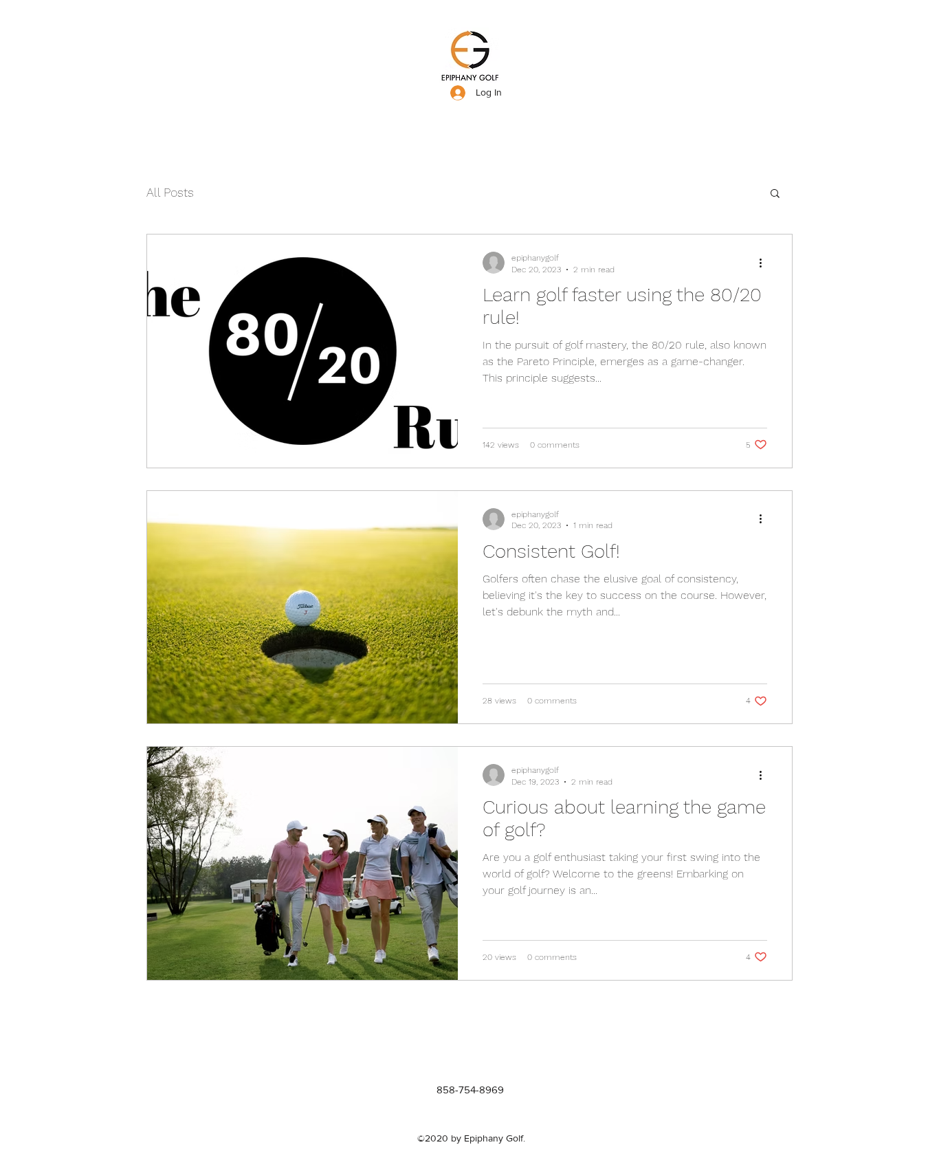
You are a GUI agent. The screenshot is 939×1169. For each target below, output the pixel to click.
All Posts (170, 192)
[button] (775, 194)
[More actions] (765, 262)
